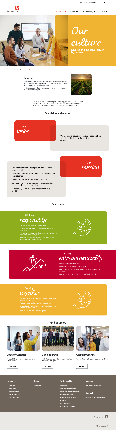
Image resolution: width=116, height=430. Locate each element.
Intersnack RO (11, 70)
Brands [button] (73, 11)
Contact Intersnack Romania (90, 2)
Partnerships (64, 403)
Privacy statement (102, 426)
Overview (11, 386)
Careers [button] (102, 11)
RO (78, 2)
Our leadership (13, 391)
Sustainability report (67, 406)
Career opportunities (93, 386)
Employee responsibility (68, 397)
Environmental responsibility (69, 391)
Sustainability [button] (87, 11)
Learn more (12, 366)
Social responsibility (66, 394)
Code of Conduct (13, 394)
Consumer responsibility (68, 388)
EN (81, 2)
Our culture (12, 388)
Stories (62, 400)
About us (22, 70)
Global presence (13, 397)
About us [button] (60, 11)
